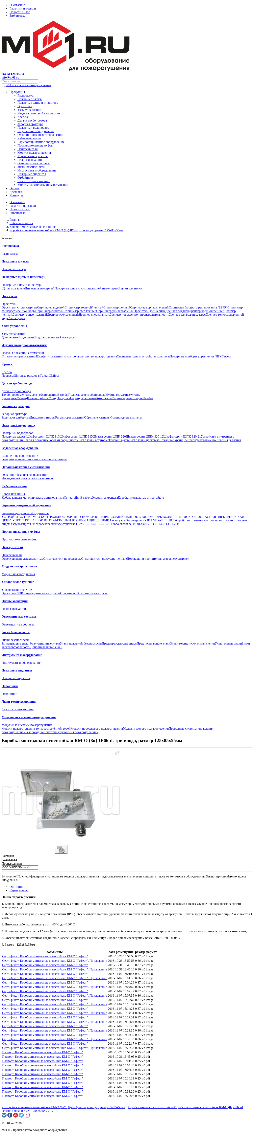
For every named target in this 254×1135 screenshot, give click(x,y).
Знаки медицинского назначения (192, 643)
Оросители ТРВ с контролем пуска (84, 593)
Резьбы (148, 398)
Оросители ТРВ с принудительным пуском (31, 593)
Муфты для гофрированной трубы (45, 394)
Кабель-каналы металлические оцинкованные (33, 497)
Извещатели (10, 478)
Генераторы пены (13, 459)
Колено (32, 398)
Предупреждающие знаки (119, 643)
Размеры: (8, 855)
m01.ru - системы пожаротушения (28, 85)
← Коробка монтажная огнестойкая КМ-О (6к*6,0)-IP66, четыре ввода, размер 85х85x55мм (63, 1107)
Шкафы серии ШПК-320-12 (144, 436)
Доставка (16, 191)
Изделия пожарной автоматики (38, 113)
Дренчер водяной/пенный (206, 311)
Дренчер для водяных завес (187, 314)
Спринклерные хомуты (127, 398)
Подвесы (8, 375)
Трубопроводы (12, 394)
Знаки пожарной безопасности (81, 643)
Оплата (14, 188)
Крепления (88, 398)
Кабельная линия (29, 138)
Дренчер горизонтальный (29, 314)
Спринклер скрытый (49, 311)
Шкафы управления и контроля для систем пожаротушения (76, 356)
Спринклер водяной (50, 307)
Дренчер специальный (94, 314)
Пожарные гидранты (31, 174)
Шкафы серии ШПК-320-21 (182, 436)
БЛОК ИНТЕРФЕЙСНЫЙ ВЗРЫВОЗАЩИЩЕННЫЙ (72, 520)
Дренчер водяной (177, 311)
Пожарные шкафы (29, 99)
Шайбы (54, 375)
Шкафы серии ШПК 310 (43, 436)
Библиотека (17, 15)
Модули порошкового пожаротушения (97, 728)
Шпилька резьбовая (27, 375)
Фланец (22, 398)
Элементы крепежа (105, 497)
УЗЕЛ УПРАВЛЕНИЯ (159, 520)
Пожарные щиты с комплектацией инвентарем (86, 288)
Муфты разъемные (118, 394)
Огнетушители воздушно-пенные (104, 558)
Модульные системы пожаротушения (42, 184)
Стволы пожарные (36, 440)
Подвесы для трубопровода (86, 394)
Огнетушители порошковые (62, 558)
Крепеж (22, 117)
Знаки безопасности (31, 167)
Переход (75, 398)
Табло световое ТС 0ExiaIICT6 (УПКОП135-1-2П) (145, 524)
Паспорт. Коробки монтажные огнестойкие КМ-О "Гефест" (42, 1052)
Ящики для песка (130, 288)
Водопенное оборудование (35, 131)
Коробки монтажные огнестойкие (141, 497)
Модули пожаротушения (34, 152)
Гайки (44, 375)
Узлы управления (29, 109)
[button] (117, 753)
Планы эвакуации (29, 159)
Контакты (16, 195)
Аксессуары (17, 318)
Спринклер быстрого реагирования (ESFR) (198, 307)
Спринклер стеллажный (80, 311)
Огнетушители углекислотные (22, 558)
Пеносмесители (36, 459)
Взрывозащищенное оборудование (40, 142)
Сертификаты (19, 890)
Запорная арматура (30, 124)
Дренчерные (10, 337)
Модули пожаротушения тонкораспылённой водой (36, 728)
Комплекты (104, 398)
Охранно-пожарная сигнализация (40, 134)
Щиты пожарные (13, 288)
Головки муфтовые (96, 440)
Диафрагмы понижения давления (218, 440)
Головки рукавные (121, 440)
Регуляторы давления (69, 417)
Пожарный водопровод (33, 127)
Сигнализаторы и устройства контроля (143, 356)
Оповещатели (43, 478)
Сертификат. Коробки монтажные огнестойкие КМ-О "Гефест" (45, 956)
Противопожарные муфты (35, 145)
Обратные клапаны (97, 417)
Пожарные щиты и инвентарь (37, 102)
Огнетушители (27, 149)
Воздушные (26, 337)
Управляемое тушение (32, 156)
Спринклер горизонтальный (149, 307)
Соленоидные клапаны (126, 417)
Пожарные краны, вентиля (177, 440)
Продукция (17, 92)
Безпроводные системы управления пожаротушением (61, 732)
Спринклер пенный (116, 307)
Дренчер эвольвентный (63, 314)
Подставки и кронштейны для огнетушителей (158, 558)
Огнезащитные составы (33, 163)
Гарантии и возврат (23, 8)
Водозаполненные (46, 337)
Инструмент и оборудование (36, 170)
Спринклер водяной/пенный (83, 307)
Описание (16, 886)
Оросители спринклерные (19, 307)
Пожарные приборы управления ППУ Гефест (200, 356)
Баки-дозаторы (57, 459)
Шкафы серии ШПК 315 (76, 436)
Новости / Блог (20, 12)
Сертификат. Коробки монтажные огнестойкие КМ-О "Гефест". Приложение (54, 960)
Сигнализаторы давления (19, 356)
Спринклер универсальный (115, 311)
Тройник (43, 398)
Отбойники (25, 177)
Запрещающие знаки (16, 643)
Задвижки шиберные (16, 417)
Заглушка (63, 398)
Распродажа (25, 95)
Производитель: (12, 863)
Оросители (24, 106)
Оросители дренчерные (149, 311)
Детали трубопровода (32, 120)
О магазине (17, 5)
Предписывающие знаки (153, 643)
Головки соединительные (66, 440)
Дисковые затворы (42, 417)
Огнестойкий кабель (78, 497)
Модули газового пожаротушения (146, 728)
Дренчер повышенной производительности (138, 314)
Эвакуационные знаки (45, 643)
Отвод (53, 398)
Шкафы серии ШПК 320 (109, 436)
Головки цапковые (146, 440)
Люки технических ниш (33, 181)
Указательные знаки (228, 643)
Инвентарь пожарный (40, 288)
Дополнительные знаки (46, 647)
